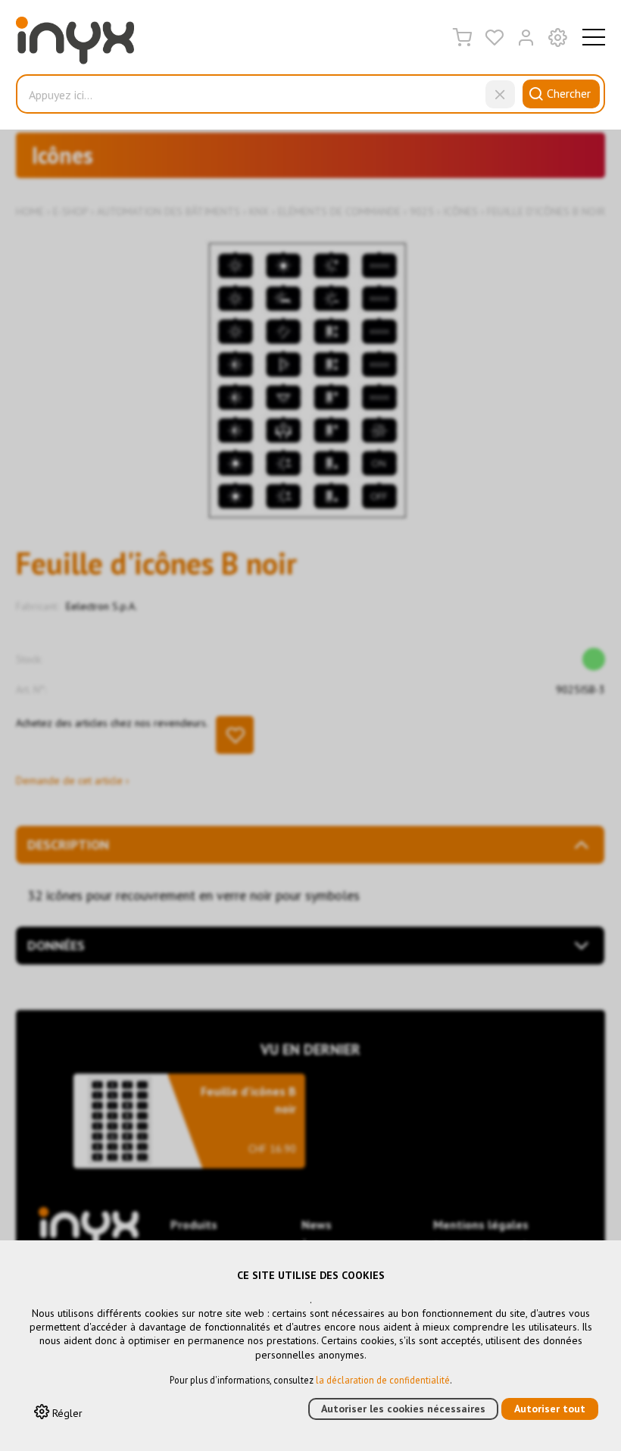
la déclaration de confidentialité (383, 1380)
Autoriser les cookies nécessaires (403, 1408)
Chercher (569, 93)
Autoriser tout (549, 1408)
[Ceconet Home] (75, 44)
